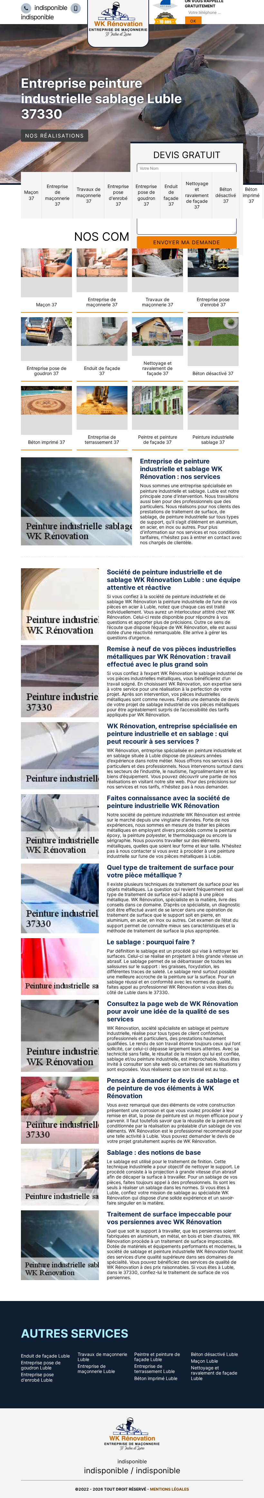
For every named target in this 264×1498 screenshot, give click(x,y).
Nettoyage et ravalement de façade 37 (197, 195)
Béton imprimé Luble (155, 1378)
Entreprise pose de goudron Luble (41, 1365)
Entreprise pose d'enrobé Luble (37, 1377)
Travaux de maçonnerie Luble (102, 1357)
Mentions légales (169, 1489)
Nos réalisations (54, 135)
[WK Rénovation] (132, 1433)
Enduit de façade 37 (171, 195)
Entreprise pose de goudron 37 (146, 195)
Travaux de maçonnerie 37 (88, 194)
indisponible (50, 8)
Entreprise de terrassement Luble (154, 1369)
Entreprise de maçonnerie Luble (96, 1369)
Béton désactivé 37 (225, 194)
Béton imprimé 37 (251, 194)
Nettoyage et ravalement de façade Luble (214, 1373)
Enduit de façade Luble (45, 1356)
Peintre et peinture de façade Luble (157, 1357)
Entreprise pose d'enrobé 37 (118, 195)
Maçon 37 (31, 195)
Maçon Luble (204, 1361)
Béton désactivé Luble (214, 1354)
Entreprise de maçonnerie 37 (57, 195)
